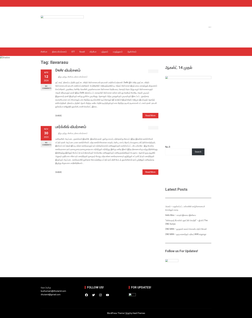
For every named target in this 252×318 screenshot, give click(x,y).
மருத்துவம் (118, 51)
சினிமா (44, 51)
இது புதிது (62, 77)
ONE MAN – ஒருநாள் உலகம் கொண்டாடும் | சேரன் (186, 229)
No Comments (46, 87)
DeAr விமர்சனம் (67, 70)
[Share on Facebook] (64, 116)
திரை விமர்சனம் (59, 51)
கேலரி (82, 51)
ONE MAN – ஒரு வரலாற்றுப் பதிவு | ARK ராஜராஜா (185, 234)
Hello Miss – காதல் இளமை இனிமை (180, 215)
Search (198, 152)
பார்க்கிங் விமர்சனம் (70, 127)
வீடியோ (93, 51)
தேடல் (167, 147)
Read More (150, 115)
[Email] (74, 116)
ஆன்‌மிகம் (131, 51)
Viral (128, 313)
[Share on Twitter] (67, 116)
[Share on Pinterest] (70, 116)
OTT (73, 51)
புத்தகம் (104, 51)
